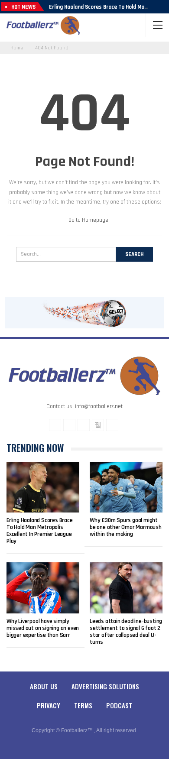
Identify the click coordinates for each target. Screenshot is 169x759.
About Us (44, 686)
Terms (83, 705)
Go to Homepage (87, 220)
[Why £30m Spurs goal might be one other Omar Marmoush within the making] (126, 487)
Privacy (48, 705)
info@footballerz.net (99, 406)
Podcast (119, 705)
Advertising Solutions (105, 686)
